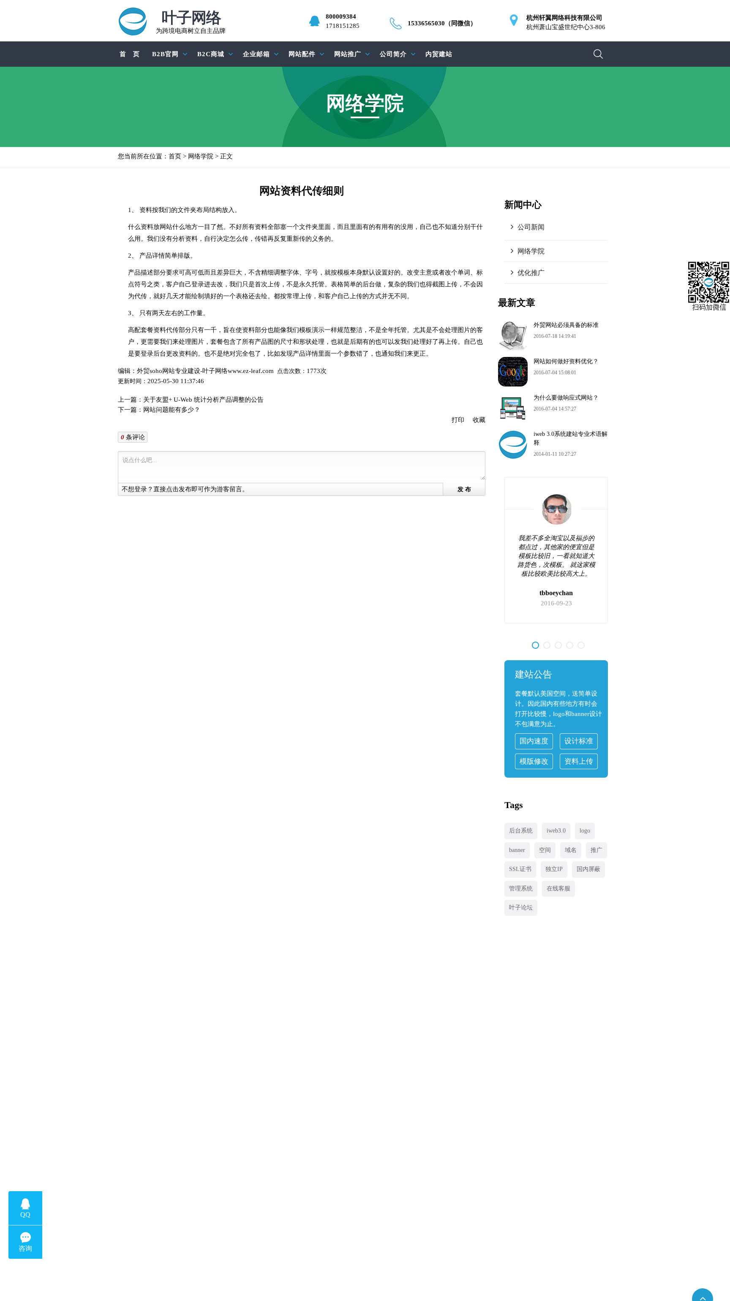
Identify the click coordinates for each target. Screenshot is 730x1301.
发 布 (464, 489)
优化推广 (531, 272)
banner (517, 850)
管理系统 (521, 888)
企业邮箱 (256, 54)
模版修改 (534, 761)
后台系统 (521, 830)
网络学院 (200, 156)
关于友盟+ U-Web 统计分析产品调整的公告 (203, 399)
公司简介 (393, 54)
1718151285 (343, 25)
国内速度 (534, 741)
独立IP (554, 869)
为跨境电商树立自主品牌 (191, 22)
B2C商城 (210, 54)
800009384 (341, 16)
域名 (571, 850)
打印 (458, 419)
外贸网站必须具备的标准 (566, 325)
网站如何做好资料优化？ (566, 361)
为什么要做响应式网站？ (566, 398)
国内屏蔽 (588, 869)
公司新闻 (531, 227)
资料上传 (578, 761)
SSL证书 (520, 869)
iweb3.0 (556, 830)
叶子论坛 (521, 907)
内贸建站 (438, 54)
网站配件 (302, 54)
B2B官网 (165, 54)
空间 (545, 850)
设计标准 (578, 741)
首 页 (130, 54)
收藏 (479, 419)
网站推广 (347, 54)
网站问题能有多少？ (171, 409)
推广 (596, 850)
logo (585, 830)
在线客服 (558, 888)
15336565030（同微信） (442, 23)
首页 (175, 156)
